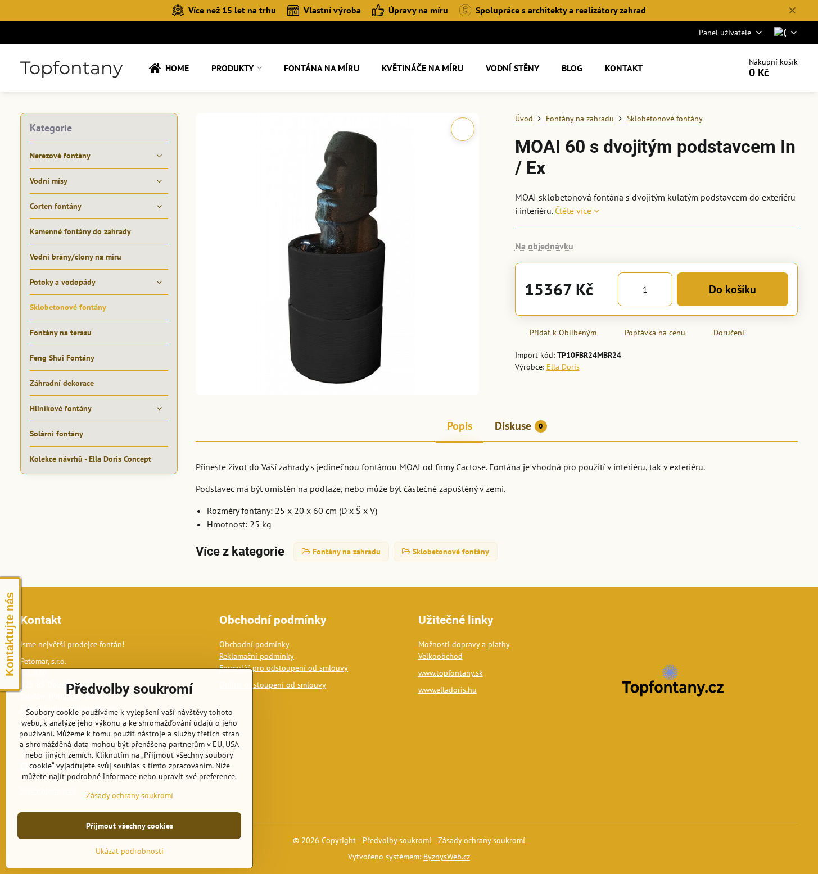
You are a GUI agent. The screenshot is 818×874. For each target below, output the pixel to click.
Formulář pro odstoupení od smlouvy (283, 668)
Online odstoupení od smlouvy (272, 685)
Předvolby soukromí (397, 840)
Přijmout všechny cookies (129, 826)
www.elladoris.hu (447, 690)
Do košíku (732, 289)
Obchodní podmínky (254, 644)
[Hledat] (700, 68)
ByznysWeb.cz (446, 857)
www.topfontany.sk (450, 673)
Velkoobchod (440, 656)
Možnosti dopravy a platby (464, 644)
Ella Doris (563, 367)
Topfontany (71, 68)
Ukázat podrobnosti (130, 851)
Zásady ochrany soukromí (481, 840)
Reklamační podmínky (256, 656)
